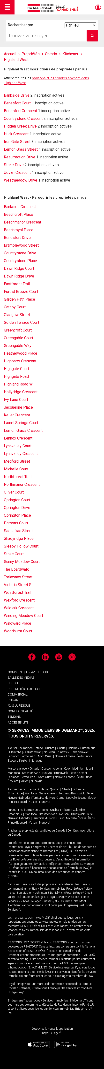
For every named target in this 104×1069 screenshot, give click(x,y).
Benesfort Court (17, 103)
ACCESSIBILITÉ (18, 722)
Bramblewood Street (21, 245)
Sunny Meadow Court (22, 561)
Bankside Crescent (20, 206)
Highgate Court (16, 368)
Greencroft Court (18, 330)
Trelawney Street (18, 577)
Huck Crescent (16, 134)
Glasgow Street (17, 314)
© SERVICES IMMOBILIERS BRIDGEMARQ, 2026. (51, 730)
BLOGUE (14, 683)
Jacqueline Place (18, 407)
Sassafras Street (18, 530)
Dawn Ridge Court (19, 268)
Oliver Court (14, 492)
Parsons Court (16, 523)
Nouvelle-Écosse (65, 756)
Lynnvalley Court (17, 446)
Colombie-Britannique (81, 748)
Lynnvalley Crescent (21, 453)
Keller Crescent (17, 415)
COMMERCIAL (18, 694)
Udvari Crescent (17, 172)
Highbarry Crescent (20, 361)
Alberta (61, 748)
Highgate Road (16, 376)
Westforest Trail (17, 592)
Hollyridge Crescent (20, 392)
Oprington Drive (17, 507)
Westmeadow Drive (20, 180)
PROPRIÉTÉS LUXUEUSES (25, 689)
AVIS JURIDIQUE (19, 705)
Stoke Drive (14, 164)
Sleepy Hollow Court (21, 546)
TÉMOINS (14, 716)
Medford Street (17, 461)
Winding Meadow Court (23, 615)
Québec (49, 748)
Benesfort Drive (17, 237)
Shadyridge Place (19, 538)
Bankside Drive (17, 95)
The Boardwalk (16, 569)
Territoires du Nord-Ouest (36, 756)
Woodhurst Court (18, 631)
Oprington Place (17, 515)
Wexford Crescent (19, 600)
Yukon (25, 760)
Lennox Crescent (18, 438)
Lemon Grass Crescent (23, 430)
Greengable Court (18, 338)
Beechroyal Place (18, 230)
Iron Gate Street (17, 141)
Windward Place (17, 623)
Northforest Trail (17, 476)
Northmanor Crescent (22, 484)
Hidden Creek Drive (20, 126)
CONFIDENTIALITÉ (20, 711)
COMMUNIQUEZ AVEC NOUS (28, 672)
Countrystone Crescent (23, 118)
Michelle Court (16, 469)
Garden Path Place (19, 299)
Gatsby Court (15, 307)
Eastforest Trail (17, 284)
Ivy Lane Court (16, 399)
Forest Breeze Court (21, 291)
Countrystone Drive (20, 253)
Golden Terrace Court (21, 322)
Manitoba (15, 752)
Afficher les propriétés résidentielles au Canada (36, 830)
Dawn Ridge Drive (19, 276)
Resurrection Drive (19, 157)
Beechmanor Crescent (22, 222)
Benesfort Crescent (20, 110)
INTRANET (15, 700)
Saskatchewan (32, 752)
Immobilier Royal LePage (54, 8)
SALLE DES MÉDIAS (21, 677)
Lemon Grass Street (21, 149)
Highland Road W (18, 384)
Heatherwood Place (20, 353)
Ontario (38, 748)
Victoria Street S (17, 584)
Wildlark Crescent (19, 608)
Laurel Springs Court (21, 422)
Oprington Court (17, 500)
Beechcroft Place (18, 214)
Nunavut (36, 760)
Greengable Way (17, 345)
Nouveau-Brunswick (56, 752)
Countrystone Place (20, 260)
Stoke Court (14, 554)
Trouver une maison (20, 748)
